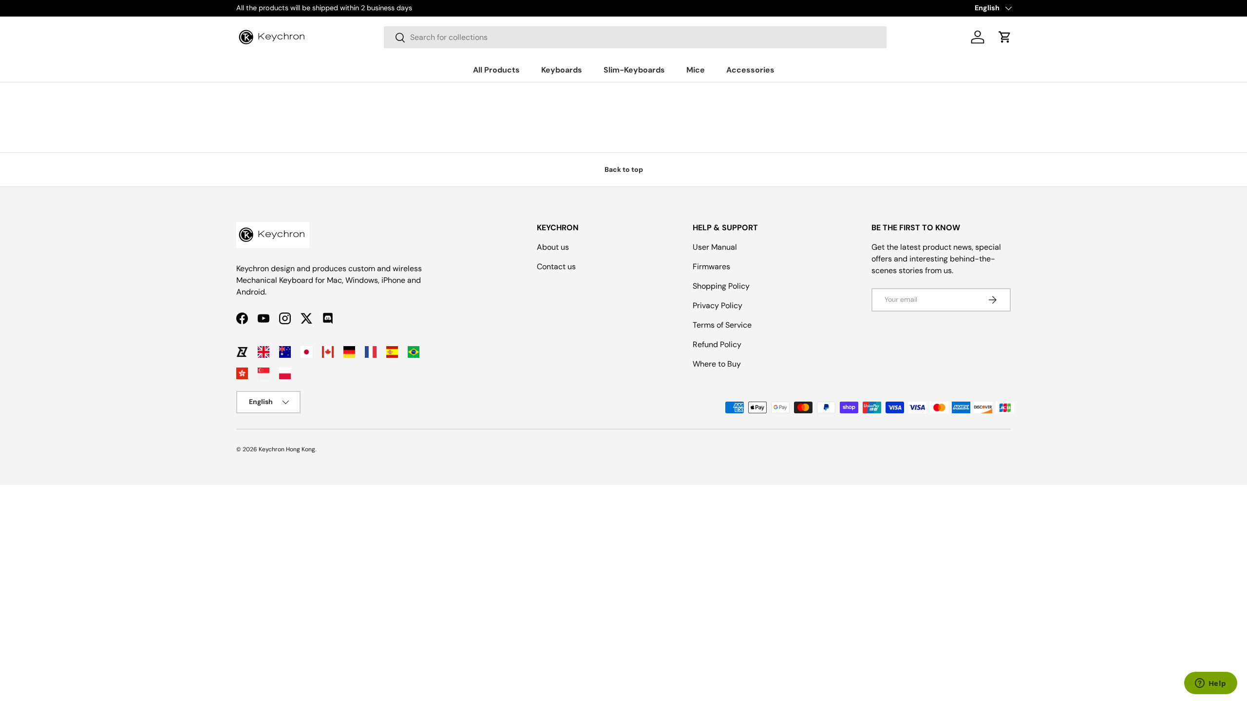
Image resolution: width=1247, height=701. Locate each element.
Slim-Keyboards (634, 70)
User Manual (715, 247)
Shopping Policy (721, 286)
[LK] (242, 352)
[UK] (263, 352)
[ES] (392, 352)
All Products (496, 70)
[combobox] (635, 37)
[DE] (349, 352)
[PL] (285, 373)
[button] (1005, 37)
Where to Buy (717, 364)
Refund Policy (717, 344)
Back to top (624, 169)
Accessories (750, 70)
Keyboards (561, 70)
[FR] (370, 352)
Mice (695, 70)
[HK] (242, 373)
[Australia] (285, 352)
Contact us (556, 266)
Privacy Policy (717, 305)
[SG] (263, 373)
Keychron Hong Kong (287, 449)
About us (553, 247)
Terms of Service (722, 325)
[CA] (328, 352)
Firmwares (711, 266)
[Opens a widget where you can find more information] (1210, 684)
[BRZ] (413, 352)
